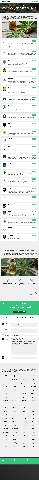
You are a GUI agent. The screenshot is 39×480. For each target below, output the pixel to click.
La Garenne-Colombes (15, 407)
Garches (15, 386)
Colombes (6, 429)
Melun (15, 450)
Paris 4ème (24, 432)
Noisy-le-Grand (24, 400)
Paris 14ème (24, 418)
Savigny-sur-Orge (33, 403)
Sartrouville (33, 400)
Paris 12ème (24, 415)
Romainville (33, 376)
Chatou (6, 415)
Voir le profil (34, 60)
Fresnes (15, 383)
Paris (24, 411)
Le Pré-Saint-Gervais (14, 421)
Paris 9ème (24, 439)
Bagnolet (6, 386)
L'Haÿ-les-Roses (15, 432)
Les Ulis (15, 429)
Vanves (33, 422)
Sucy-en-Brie (33, 411)
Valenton (33, 421)
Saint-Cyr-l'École (33, 382)
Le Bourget (15, 411)
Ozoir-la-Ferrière (24, 407)
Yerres (33, 446)
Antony (6, 376)
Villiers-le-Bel (33, 439)
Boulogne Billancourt (5, 396)
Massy (15, 446)
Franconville (14, 382)
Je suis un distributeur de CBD (19, 311)
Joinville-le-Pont (15, 403)
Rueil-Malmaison (33, 379)
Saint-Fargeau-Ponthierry (33, 386)
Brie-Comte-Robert (5, 400)
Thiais (33, 415)
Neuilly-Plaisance (24, 393)
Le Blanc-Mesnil (15, 410)
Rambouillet (24, 450)
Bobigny (6, 389)
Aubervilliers (5, 382)
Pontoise (24, 446)
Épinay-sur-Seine (6, 449)
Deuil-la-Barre (5, 442)
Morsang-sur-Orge (24, 389)
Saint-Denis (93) (33, 383)
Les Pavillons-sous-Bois (15, 428)
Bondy (6, 393)
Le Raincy (15, 422)
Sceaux (33, 404)
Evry (14, 375)
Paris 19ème (24, 425)
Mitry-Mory (24, 375)
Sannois (33, 397)
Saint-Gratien (33, 389)
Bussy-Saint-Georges (5, 404)
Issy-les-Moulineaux (14, 400)
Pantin (24, 410)
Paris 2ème (24, 429)
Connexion (29, 1)
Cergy (6, 407)
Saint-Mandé (33, 390)
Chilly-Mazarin (6, 422)
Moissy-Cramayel (24, 376)
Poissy (24, 443)
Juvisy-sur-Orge (15, 404)
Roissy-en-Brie (33, 375)
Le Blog (26, 1)
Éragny (6, 450)
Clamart (6, 425)
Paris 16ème (24, 421)
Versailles (33, 425)
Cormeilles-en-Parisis (5, 435)
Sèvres (33, 407)
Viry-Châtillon (33, 443)
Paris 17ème (24, 422)
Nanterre (24, 390)
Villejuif (33, 428)
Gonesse (15, 393)
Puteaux (24, 449)
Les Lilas (15, 425)
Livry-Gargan (14, 435)
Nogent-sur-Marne (24, 397)
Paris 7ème (24, 436)
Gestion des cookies (4, 475)
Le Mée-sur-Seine (15, 415)
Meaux (15, 449)
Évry (14, 376)
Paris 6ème (24, 435)
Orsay (24, 404)
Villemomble (33, 429)
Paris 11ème (24, 414)
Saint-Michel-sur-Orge (33, 393)
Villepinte (33, 436)
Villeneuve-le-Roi (33, 432)
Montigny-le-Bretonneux (24, 382)
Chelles (6, 418)
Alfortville (6, 375)
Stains (33, 410)
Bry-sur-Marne (6, 403)
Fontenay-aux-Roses (14, 379)
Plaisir (24, 442)
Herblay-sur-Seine (15, 397)
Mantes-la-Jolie (15, 443)
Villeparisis (33, 435)
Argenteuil (6, 379)
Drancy (6, 443)
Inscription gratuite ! (34, 1)
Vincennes (33, 442)
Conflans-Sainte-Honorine (6, 432)
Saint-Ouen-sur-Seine (33, 396)
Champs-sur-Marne (5, 410)
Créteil (6, 439)
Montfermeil (24, 379)
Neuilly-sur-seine (24, 396)
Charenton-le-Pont (6, 411)
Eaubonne (6, 446)
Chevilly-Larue (6, 421)
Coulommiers (5, 436)
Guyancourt (15, 396)
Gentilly (15, 390)
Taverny (33, 414)
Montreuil (24, 386)
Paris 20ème (24, 428)
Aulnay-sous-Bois (6, 383)
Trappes (33, 418)
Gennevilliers (14, 389)
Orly (24, 403)
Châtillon (6, 414)
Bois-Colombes (6, 390)
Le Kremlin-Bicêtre (15, 414)
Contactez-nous (3, 477)
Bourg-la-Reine (6, 397)
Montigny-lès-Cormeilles (24, 383)
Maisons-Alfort (15, 439)
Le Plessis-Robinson (14, 418)
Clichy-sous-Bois (6, 428)
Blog (2, 476)
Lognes (15, 436)
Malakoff (15, 442)
